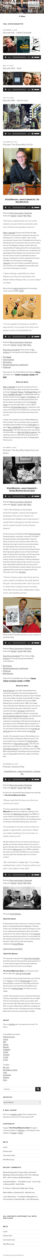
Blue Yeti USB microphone (27, 432)
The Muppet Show (30, 392)
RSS (25, 216)
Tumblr (31, 375)
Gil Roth (12, 1024)
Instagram (6, 1049)
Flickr (5, 1072)
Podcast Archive (9, 1037)
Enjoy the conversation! (11, 350)
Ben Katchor (7, 362)
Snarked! (14, 392)
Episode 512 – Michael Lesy (25, 1192)
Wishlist (6, 1077)
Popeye (20, 392)
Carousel (37, 934)
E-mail (5, 1060)
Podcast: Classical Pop (13, 766)
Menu (23, 16)
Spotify (13, 216)
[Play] (6, 57)
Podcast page (25, 981)
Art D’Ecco (32, 397)
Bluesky (6, 1047)
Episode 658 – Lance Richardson (27, 1199)
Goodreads (7, 1075)
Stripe (20, 1133)
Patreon (21, 1130)
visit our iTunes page (23, 973)
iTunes (37, 372)
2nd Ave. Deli (32, 741)
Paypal (13, 1133)
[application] (22, 57)
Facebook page (17, 988)
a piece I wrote (18, 288)
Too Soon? (21, 711)
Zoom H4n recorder (22, 744)
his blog (32, 731)
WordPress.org (8, 1160)
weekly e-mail (16, 1114)
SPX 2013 (32, 425)
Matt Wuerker (8, 673)
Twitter (18, 375)
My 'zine (6, 1067)
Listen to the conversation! (13, 949)
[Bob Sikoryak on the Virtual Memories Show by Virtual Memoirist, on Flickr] (22, 909)
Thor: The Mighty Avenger (12, 394)
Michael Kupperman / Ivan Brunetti (15, 365)
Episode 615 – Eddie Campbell (17, 32)
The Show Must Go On (19, 407)
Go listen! (22, 572)
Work (5, 1080)
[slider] (37, 57)
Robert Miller (7, 1192)
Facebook (25, 375)
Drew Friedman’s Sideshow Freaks (15, 716)
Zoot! (21, 291)
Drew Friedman (8, 360)
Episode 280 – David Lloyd (15, 100)
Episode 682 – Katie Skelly (14, 1184)
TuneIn (19, 216)
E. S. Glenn (7, 1188)
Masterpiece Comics (21, 814)
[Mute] (33, 57)
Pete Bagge (7, 357)
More (29, 216)
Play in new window (17, 213)
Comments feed (9, 1155)
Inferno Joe (17, 849)
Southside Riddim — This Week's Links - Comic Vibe (22, 1182)
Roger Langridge (9, 233)
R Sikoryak (7, 367)
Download (28, 213)
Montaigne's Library (10, 1070)
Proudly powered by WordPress (13, 1255)
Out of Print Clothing (31, 958)
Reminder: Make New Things (23, 1188)
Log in (5, 1147)
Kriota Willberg (15, 914)
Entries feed (7, 1151)
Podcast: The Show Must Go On (18, 144)
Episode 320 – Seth (12, 68)
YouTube (6, 1055)
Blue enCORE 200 (14, 427)
